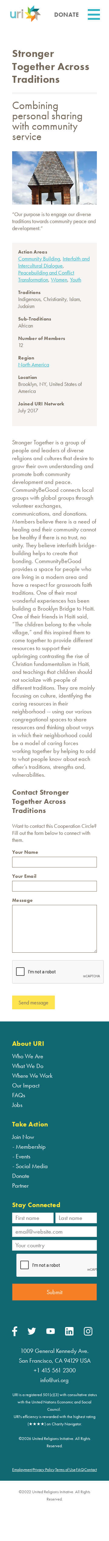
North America (33, 364)
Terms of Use (65, 1469)
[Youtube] (50, 1332)
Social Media (32, 1166)
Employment (22, 1469)
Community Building (39, 258)
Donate (20, 1176)
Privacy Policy (43, 1469)
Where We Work (32, 1076)
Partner (20, 1185)
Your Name (25, 852)
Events (23, 1156)
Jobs (17, 1105)
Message (22, 900)
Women (59, 279)
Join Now (23, 1137)
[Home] (25, 20)
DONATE (66, 15)
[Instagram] (88, 1334)
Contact (90, 1469)
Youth (75, 279)
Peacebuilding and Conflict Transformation (46, 276)
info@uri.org (54, 1380)
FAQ (80, 1469)
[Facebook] (14, 1334)
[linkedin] (69, 1334)
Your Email (24, 876)
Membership (31, 1146)
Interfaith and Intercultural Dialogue (54, 262)
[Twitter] (32, 1333)
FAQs (18, 1095)
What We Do (27, 1066)
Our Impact (25, 1085)
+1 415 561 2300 (55, 1370)
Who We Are (27, 1056)
